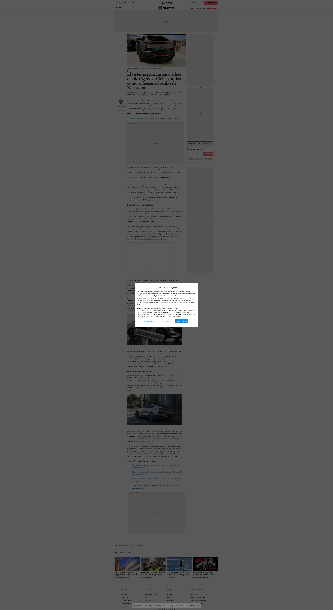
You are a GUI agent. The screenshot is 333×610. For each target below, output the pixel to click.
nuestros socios (162, 291)
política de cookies (180, 302)
